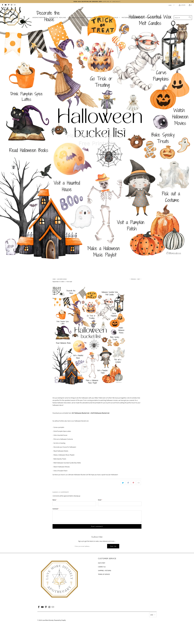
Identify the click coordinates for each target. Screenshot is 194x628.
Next (138, 279)
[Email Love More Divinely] (14, 5)
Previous (133, 279)
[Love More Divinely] (11, 17)
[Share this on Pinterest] (133, 483)
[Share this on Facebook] (128, 483)
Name (55, 500)
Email (100, 500)
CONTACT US (102, 567)
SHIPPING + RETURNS (104, 570)
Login (183, 5)
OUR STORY (101, 563)
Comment (56, 509)
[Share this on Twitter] (123, 483)
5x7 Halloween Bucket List (80, 413)
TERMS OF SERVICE (104, 574)
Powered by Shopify (60, 620)
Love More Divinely (47, 620)
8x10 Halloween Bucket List (100, 413)
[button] (40, 17)
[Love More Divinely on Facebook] (2, 5)
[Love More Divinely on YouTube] (5, 5)
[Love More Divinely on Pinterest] (8, 5)
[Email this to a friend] (139, 483)
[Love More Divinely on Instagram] (11, 5)
